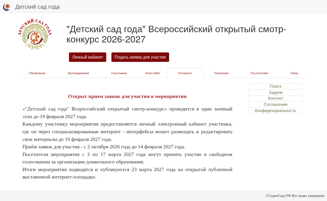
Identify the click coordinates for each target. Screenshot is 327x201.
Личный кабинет (87, 57)
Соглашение (276, 104)
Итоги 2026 (152, 73)
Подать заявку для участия (140, 57)
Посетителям (259, 73)
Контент (275, 98)
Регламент (185, 73)
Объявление (37, 73)
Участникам (119, 73)
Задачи (276, 92)
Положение (221, 73)
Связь (294, 73)
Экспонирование (78, 73)
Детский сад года (37, 6)
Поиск (275, 86)
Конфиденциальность (275, 110)
